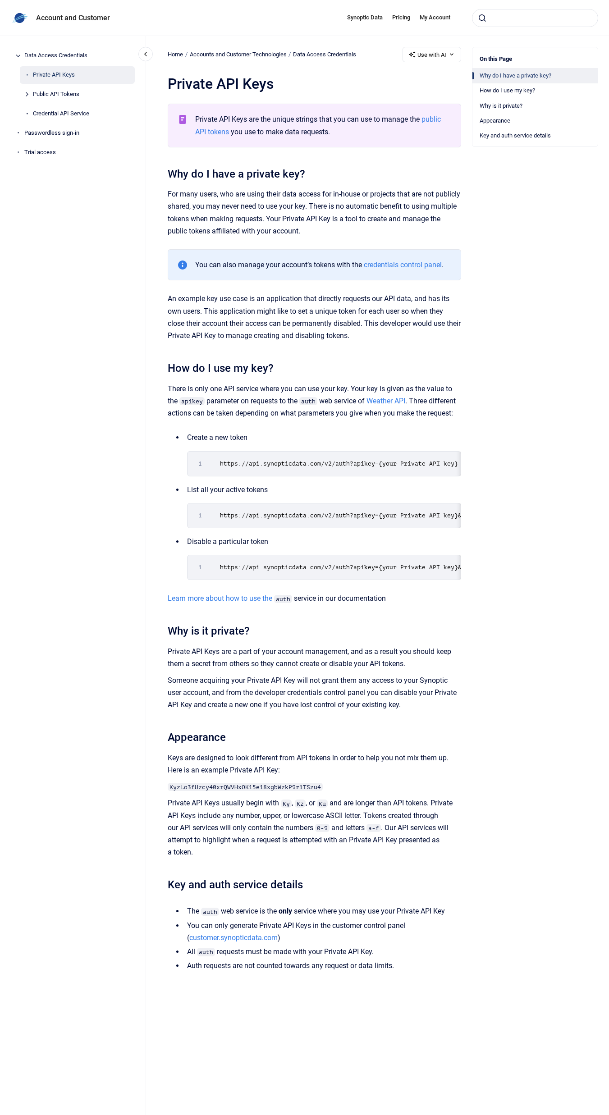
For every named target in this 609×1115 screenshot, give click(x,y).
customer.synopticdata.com (233, 937)
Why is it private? (501, 105)
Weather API (385, 401)
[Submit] (482, 18)
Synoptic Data (365, 17)
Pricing (401, 17)
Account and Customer (73, 18)
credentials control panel (403, 264)
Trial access (40, 152)
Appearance (495, 120)
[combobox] (535, 18)
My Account (435, 17)
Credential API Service (61, 113)
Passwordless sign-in (51, 133)
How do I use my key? (507, 90)
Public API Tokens (56, 94)
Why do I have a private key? (515, 75)
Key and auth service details (515, 135)
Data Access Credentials (55, 55)
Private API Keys (54, 75)
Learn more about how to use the (221, 598)
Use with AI (431, 54)
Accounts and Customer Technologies (238, 54)
